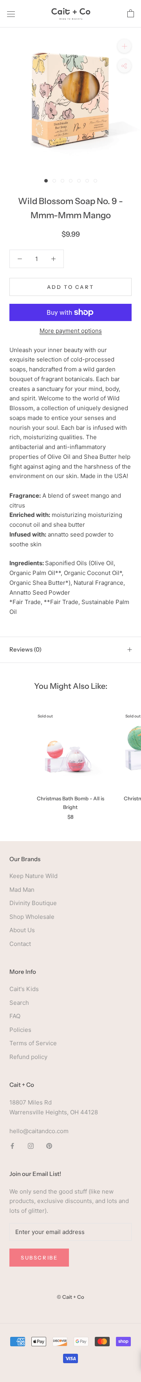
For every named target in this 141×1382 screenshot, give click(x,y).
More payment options (71, 330)
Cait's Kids (24, 989)
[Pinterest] (49, 1145)
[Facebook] (12, 1145)
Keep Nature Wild (33, 876)
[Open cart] (130, 14)
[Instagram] (31, 1145)
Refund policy (28, 1057)
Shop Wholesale (31, 916)
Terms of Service (33, 1043)
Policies (20, 1029)
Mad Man (21, 889)
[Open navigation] (11, 14)
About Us (22, 930)
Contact (20, 944)
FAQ (14, 1016)
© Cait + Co (70, 1297)
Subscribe (39, 1257)
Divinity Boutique (33, 903)
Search (19, 1002)
